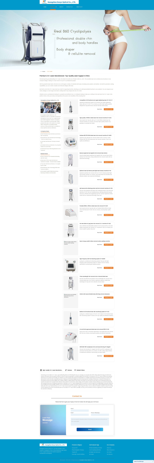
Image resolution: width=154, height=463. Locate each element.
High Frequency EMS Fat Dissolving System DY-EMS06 (92, 259)
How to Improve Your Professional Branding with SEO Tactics (50, 157)
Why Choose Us (110, 450)
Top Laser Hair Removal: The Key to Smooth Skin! (50, 142)
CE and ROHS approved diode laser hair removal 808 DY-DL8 (94, 329)
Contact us (69, 7)
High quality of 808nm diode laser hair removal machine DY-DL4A (95, 118)
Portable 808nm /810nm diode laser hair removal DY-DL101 (94, 206)
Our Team (109, 452)
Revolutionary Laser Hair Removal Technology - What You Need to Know (51, 138)
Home (45, 7)
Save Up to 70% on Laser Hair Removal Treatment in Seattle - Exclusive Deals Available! (51, 161)
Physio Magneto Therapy (78, 450)
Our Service (109, 454)
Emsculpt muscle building (78, 454)
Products (52, 7)
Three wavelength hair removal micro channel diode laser (94, 276)
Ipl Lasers (91, 454)
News (61, 7)
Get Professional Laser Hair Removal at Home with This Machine (50, 134)
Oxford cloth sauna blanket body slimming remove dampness (95, 294)
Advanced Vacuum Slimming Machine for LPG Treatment (51, 149)
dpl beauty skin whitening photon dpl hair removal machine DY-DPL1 (96, 188)
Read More (99, 109)
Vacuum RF (74, 448)
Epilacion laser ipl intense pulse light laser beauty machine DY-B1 (95, 170)
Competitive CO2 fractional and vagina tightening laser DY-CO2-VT (96, 100)
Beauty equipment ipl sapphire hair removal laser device (93, 153)
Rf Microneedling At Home (95, 448)
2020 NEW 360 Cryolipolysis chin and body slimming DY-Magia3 (95, 347)
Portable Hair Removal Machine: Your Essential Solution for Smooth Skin (51, 145)
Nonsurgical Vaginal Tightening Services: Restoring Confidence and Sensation (49, 172)
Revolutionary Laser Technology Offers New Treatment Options (50, 168)
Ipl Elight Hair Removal (94, 452)
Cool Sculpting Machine (95, 450)
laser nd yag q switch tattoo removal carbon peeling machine (95, 241)
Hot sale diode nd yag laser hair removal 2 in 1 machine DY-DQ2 (95, 223)
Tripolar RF (74, 452)
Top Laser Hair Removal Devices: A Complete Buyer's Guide (50, 164)
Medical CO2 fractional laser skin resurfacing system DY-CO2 (94, 311)
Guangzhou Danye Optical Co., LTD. (87, 460)
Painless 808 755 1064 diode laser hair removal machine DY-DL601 (95, 135)
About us (79, 7)
